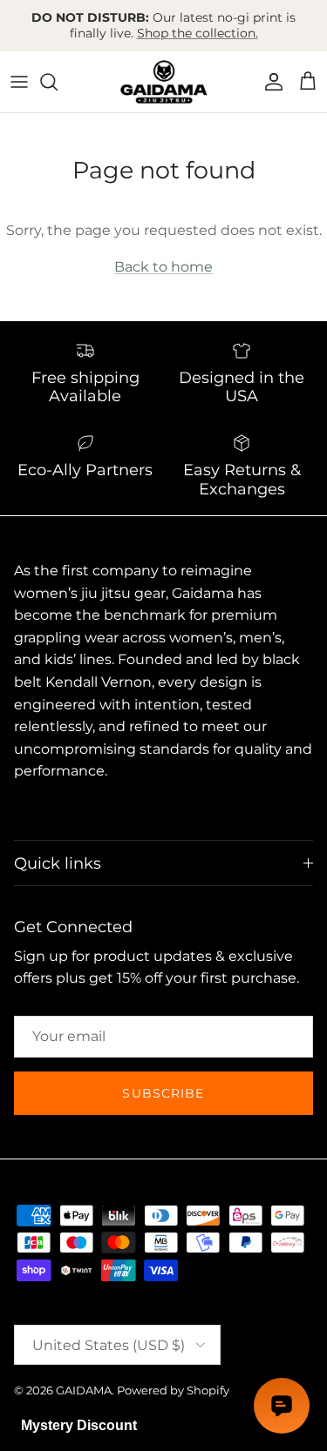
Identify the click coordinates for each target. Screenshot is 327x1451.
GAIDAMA (84, 1390)
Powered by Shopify (173, 1390)
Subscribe (163, 1093)
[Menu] (19, 82)
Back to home (163, 267)
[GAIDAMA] (164, 82)
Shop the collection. (197, 33)
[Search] (57, 82)
